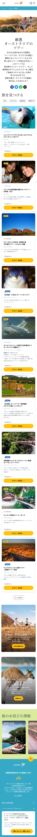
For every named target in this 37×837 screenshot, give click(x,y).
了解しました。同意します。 (21, 831)
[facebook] (12, 87)
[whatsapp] (20, 87)
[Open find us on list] (33, 808)
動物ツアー (32, 101)
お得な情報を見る (18, 646)
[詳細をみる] (18, 680)
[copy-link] (25, 87)
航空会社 (22, 101)
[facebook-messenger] (16, 87)
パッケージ (13, 101)
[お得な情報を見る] (18, 628)
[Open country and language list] (33, 803)
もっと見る (18, 597)
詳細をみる (18, 698)
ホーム (3, 8)
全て (5, 101)
